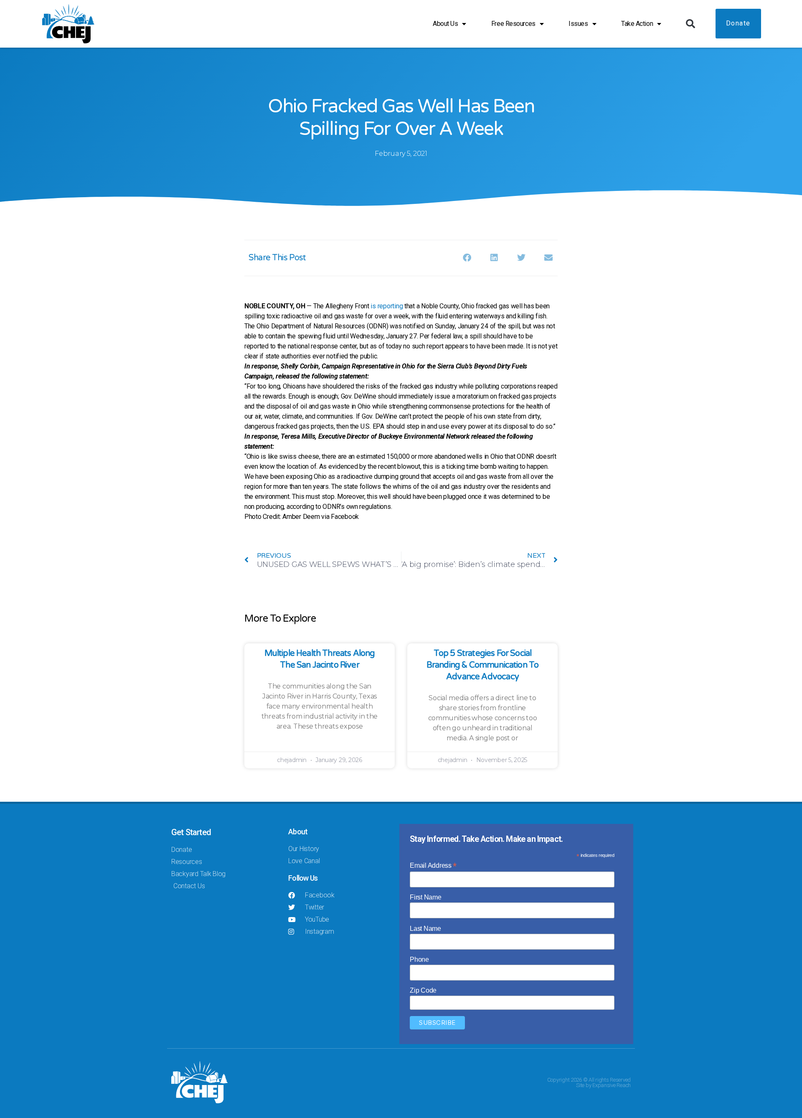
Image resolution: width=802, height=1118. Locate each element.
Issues (578, 24)
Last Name (425, 928)
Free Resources (513, 24)
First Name (425, 897)
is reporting (387, 306)
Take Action (637, 24)
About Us (445, 24)
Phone (419, 959)
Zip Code (423, 990)
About (297, 831)
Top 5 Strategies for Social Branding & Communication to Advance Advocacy (482, 665)
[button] (690, 23)
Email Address (433, 865)
